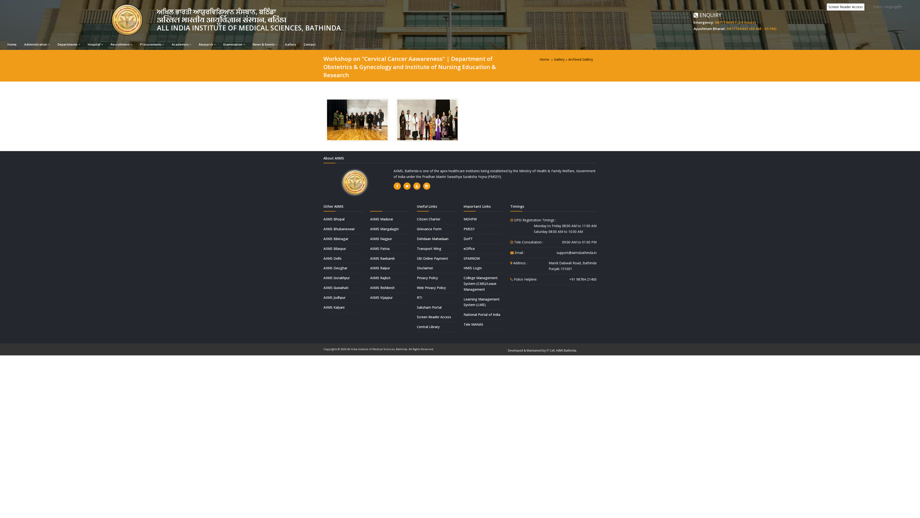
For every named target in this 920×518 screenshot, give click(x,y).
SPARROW (472, 258)
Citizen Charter (428, 219)
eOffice (469, 248)
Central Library (428, 326)
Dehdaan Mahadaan (432, 238)
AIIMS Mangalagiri (384, 229)
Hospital (94, 44)
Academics (180, 44)
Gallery (290, 44)
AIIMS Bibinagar (335, 238)
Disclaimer (425, 268)
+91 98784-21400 (583, 279)
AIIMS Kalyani (334, 307)
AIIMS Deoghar (335, 268)
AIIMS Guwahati (335, 287)
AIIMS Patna (380, 248)
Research (206, 44)
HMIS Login (473, 268)
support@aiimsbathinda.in (577, 252)
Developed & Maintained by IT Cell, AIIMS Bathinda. (542, 350)
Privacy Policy (427, 278)
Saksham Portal (429, 307)
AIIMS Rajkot (380, 278)
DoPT (468, 238)
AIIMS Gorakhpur (336, 278)
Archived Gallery (580, 59)
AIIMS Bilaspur (334, 248)
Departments (67, 44)
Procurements (150, 44)
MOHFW (470, 219)
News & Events (264, 44)
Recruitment (120, 44)
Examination (232, 44)
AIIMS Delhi (332, 258)
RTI (419, 297)
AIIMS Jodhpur (334, 297)
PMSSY (469, 229)
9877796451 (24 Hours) (735, 22)
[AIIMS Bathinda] (357, 119)
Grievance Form (429, 229)
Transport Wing (429, 248)
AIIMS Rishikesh (382, 287)
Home (12, 44)
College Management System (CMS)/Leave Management (481, 284)
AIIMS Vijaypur (381, 297)
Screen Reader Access (845, 7)
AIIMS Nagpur (381, 238)
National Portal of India (482, 314)
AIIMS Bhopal (334, 219)
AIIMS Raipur (380, 268)
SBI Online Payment (432, 258)
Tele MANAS (473, 324)
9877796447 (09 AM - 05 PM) (751, 28)
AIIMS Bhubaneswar (339, 229)
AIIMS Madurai (381, 219)
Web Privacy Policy (431, 287)
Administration (35, 44)
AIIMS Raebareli (382, 258)
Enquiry (709, 14)
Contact (310, 44)
